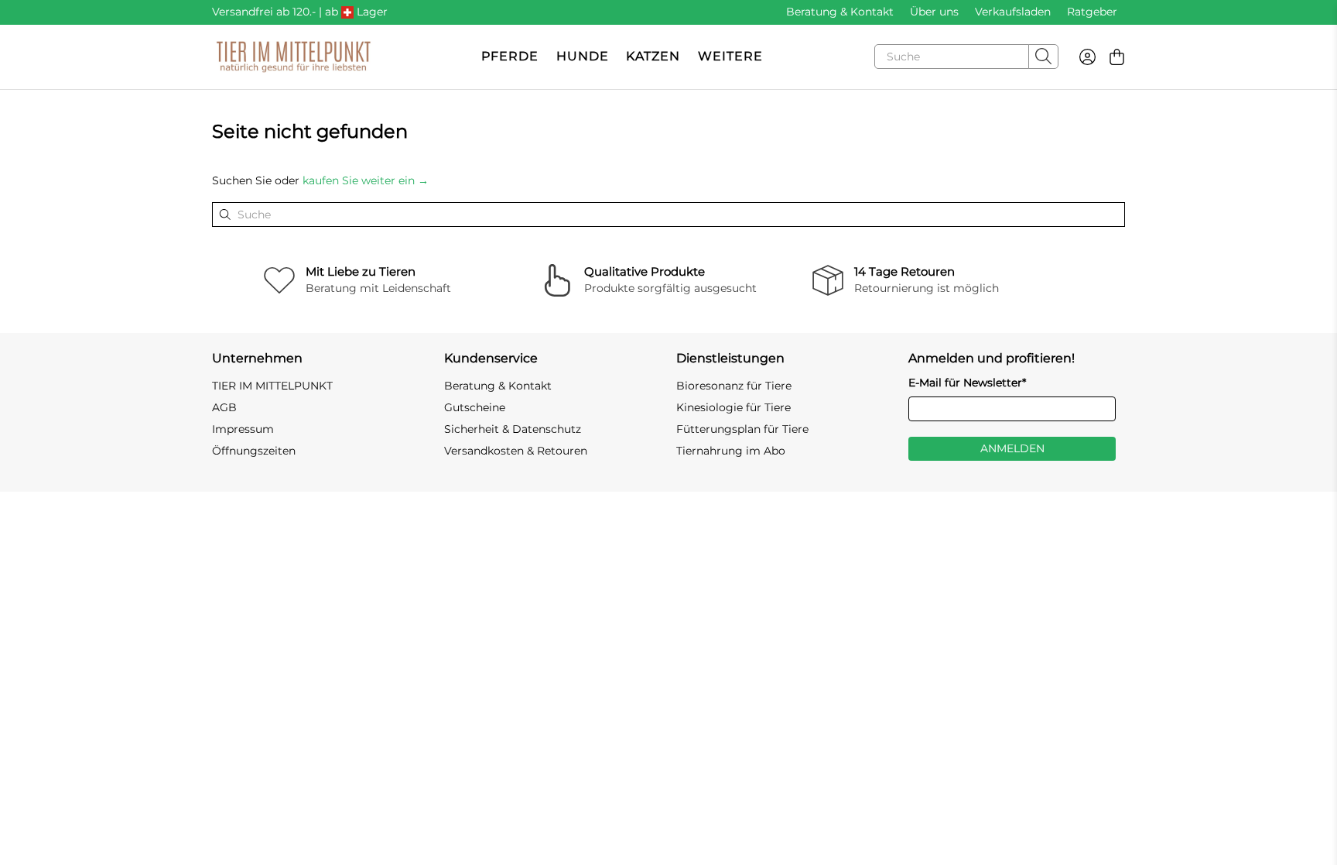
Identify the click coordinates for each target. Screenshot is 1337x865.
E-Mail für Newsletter (967, 383)
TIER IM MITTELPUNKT (272, 386)
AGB (224, 407)
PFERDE (510, 56)
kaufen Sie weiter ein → (366, 180)
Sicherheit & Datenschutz (512, 429)
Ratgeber (1092, 12)
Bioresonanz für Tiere (734, 386)
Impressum (243, 429)
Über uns (934, 12)
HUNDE (582, 56)
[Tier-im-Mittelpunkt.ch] (293, 57)
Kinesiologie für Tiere (733, 407)
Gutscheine (474, 407)
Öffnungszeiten (254, 451)
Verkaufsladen (1013, 12)
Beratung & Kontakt (840, 12)
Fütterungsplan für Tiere (742, 429)
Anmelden (1012, 448)
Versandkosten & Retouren (515, 451)
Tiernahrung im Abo (730, 451)
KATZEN (653, 56)
